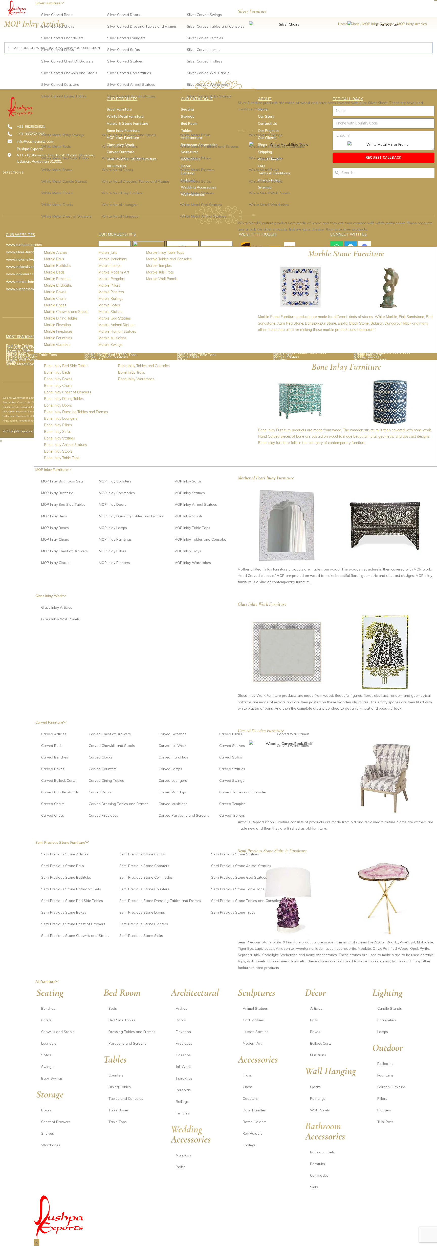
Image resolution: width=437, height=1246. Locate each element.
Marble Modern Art (113, 272)
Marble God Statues (114, 318)
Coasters (250, 1098)
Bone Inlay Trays (131, 372)
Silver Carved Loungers (126, 38)
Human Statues (255, 1031)
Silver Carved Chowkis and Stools (69, 73)
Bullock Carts (321, 1043)
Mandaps (183, 1155)
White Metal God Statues (201, 204)
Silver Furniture (252, 11)
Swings (47, 1066)
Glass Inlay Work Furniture (262, 604)
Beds (112, 1008)
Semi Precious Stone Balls (62, 865)
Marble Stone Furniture (346, 253)
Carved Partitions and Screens (184, 815)
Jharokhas (184, 1078)
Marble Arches (56, 252)
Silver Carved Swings (204, 14)
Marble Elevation (57, 325)
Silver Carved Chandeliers (62, 38)
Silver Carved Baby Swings (209, 96)
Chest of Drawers (55, 1122)
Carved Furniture (49, 722)
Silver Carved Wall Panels (208, 73)
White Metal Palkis (195, 135)
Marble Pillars (109, 285)
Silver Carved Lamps (203, 49)
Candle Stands (389, 1008)
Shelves (47, 1133)
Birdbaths (385, 1063)
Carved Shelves (232, 745)
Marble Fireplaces (58, 331)
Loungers (49, 1043)
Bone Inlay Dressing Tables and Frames (76, 412)
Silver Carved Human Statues (131, 96)
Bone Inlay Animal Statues (65, 444)
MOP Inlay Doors (112, 504)
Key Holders (253, 1133)
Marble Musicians (112, 338)
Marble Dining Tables (61, 318)
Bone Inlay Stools (58, 451)
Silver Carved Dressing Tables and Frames (142, 26)
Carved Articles (53, 734)
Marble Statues (110, 311)
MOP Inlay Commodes (117, 493)
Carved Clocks (100, 757)
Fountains (385, 1075)
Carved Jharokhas (173, 757)
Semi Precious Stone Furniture (60, 842)
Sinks (314, 1187)
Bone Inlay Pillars (58, 425)
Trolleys (249, 1145)
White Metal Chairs (57, 193)
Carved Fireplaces (103, 815)
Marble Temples (159, 265)
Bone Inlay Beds (57, 372)
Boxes (46, 1110)
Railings (182, 1101)
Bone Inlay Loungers (60, 418)
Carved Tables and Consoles (243, 792)
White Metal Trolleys (266, 181)
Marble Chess (55, 305)
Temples (182, 1113)
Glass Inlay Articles (56, 607)
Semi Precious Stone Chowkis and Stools (75, 935)
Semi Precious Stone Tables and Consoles (246, 900)
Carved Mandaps (173, 792)
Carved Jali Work (172, 745)
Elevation (183, 1031)
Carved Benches (54, 757)
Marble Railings (110, 298)
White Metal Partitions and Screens (209, 146)
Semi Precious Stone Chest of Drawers (73, 924)
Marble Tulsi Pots (160, 272)
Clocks (315, 1087)
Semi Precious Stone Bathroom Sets (71, 889)
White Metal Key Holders (122, 193)
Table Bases (118, 1110)
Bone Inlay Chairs (58, 385)
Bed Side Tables (121, 1020)
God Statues (253, 1020)
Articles (316, 1008)
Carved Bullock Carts (58, 780)
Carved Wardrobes (293, 745)
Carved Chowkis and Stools (112, 745)
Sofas (46, 1055)
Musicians (318, 1055)
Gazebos (183, 1055)
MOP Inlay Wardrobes (192, 562)
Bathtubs (317, 1163)
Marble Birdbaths (58, 285)
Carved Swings (231, 780)
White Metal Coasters (120, 146)
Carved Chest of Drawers (110, 734)
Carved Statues (232, 769)
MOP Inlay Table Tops (192, 527)
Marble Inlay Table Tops (165, 252)
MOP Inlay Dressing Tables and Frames (131, 516)
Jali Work (183, 1066)
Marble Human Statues (117, 331)
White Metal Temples (266, 158)
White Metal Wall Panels (269, 193)
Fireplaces (184, 1043)
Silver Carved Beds (56, 14)
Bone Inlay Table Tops (61, 458)
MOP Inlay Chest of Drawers (64, 551)
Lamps (382, 1031)
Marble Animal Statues (116, 325)
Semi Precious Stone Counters (144, 889)
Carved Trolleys (232, 815)
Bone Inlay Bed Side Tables (66, 366)
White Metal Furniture (53, 123)
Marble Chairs (55, 298)
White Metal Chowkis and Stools (129, 135)
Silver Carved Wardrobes (208, 84)
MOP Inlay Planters (114, 562)
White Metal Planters (197, 169)
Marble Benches (57, 279)
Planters (384, 1110)
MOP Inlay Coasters (115, 481)
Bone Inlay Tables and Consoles (144, 366)
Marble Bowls (55, 292)
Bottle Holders (255, 1122)
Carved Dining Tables (106, 780)
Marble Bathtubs (57, 265)
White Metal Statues (197, 193)
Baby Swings (52, 1078)
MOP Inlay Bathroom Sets (62, 481)
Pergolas (183, 1090)
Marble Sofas (109, 305)
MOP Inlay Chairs (55, 539)
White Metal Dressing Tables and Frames (136, 181)
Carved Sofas (230, 757)
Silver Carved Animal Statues (131, 84)
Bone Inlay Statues (59, 438)
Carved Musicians (173, 803)
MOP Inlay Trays (187, 551)
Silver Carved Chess (57, 49)
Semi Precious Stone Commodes (146, 877)
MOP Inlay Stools (188, 516)
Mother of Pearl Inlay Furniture (266, 478)
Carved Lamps (170, 769)
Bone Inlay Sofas (58, 431)
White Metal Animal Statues (203, 216)
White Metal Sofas (195, 181)
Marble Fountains (58, 338)
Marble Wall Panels (162, 279)
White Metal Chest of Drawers (66, 216)
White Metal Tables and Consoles (277, 146)
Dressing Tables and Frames (131, 1031)
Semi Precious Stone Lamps (142, 912)
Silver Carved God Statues (129, 73)
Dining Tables (119, 1087)
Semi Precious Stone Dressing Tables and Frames (160, 900)
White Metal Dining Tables (123, 158)
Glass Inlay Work (49, 596)
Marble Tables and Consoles (169, 259)
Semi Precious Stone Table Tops (237, 889)
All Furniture (45, 981)
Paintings (317, 1098)
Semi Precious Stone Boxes (63, 912)
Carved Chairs (52, 803)
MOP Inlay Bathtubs (57, 493)
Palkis (180, 1167)
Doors (181, 1020)
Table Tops (117, 1122)
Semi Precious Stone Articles (64, 854)
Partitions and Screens (127, 1043)
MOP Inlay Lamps (113, 527)
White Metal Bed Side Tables (65, 158)
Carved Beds (51, 745)
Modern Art (252, 1043)
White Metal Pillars (195, 158)
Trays (247, 1075)
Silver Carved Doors (123, 14)
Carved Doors (100, 792)
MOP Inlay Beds (54, 516)
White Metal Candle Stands (64, 181)
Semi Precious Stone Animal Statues (241, 865)
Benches (48, 1008)
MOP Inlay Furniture (51, 469)
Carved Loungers (173, 780)
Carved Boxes (52, 769)
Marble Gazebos (57, 344)
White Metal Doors (117, 169)
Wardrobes (50, 1145)
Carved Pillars (230, 734)
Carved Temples (232, 803)
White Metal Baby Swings (62, 135)
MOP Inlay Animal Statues (195, 504)
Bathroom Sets (322, 1152)
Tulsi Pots (385, 1122)
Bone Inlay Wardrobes (136, 379)
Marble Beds (54, 272)
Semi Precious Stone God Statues (239, 877)
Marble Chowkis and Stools (66, 311)
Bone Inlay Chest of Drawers (67, 392)
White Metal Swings (265, 135)
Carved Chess (52, 815)
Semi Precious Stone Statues (235, 854)
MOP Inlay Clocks (55, 562)
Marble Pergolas (111, 279)
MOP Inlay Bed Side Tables (63, 504)
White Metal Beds (56, 146)
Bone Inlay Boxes (58, 379)
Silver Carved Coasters (60, 84)
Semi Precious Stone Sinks (141, 935)
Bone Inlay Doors (58, 405)
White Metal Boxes (57, 169)
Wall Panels (320, 1110)
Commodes (319, 1175)
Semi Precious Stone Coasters (144, 865)
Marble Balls (54, 259)
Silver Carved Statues (125, 61)
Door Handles (254, 1110)
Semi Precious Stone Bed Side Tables (72, 900)
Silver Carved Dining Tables (63, 96)
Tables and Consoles (125, 1098)
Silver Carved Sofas (123, 49)
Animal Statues (255, 1008)
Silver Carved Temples (205, 38)
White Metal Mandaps (120, 216)
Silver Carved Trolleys (204, 61)
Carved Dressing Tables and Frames (118, 803)
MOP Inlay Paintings (115, 539)
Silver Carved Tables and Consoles (215, 26)
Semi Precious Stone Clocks (142, 854)
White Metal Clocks (57, 204)
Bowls (315, 1031)
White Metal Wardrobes (269, 204)
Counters (115, 1075)
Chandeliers (387, 1020)
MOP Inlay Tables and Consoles (200, 539)
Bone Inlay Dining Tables (64, 398)
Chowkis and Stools (57, 1031)
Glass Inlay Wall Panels (60, 619)
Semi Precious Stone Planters (143, 924)
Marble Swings (110, 344)
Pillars (382, 1098)
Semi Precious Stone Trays (233, 912)
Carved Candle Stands (60, 792)
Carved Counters (103, 769)
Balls (314, 1020)
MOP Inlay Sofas (188, 481)
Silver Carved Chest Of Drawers (67, 61)
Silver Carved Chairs (57, 26)
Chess (248, 1087)
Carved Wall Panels (293, 734)
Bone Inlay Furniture (51, 356)
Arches (181, 1008)
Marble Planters (111, 292)
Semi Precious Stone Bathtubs (66, 877)
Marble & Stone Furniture (56, 243)
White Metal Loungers (120, 204)
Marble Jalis (107, 252)
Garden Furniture (391, 1087)
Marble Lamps (109, 265)
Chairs (46, 1020)
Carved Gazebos (172, 734)
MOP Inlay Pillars (112, 551)
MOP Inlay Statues (189, 493)
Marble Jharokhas (112, 259)
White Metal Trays (264, 169)
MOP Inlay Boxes (55, 527)
